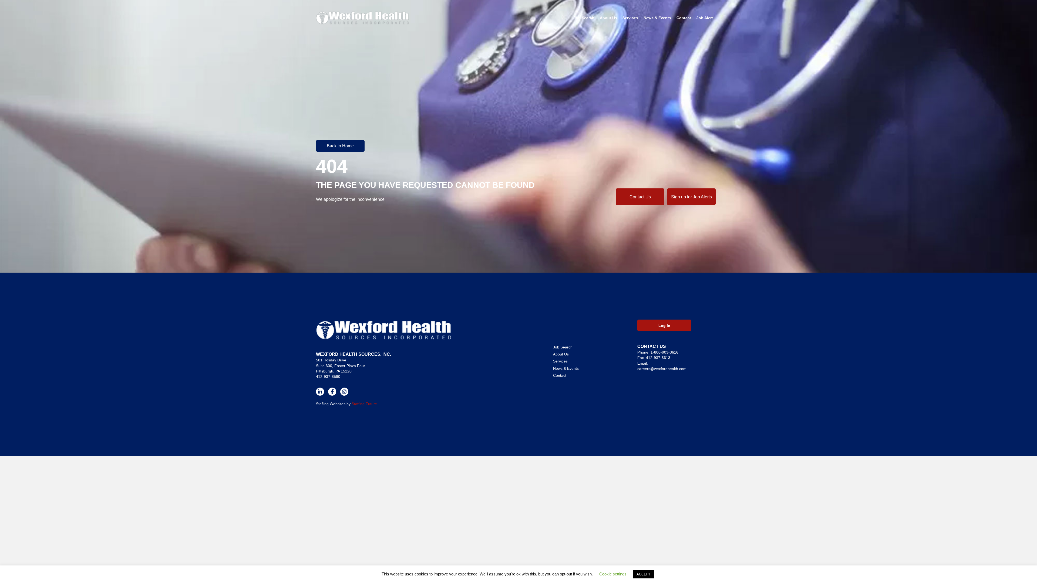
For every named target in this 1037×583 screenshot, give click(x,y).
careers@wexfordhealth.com (661, 369)
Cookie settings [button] (613, 574)
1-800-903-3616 (664, 352)
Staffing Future (364, 404)
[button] (340, 145)
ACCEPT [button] (644, 574)
